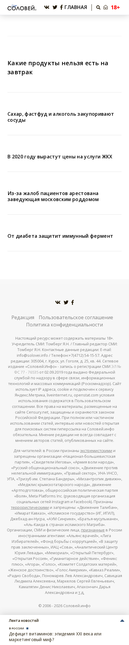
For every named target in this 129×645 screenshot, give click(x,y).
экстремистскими (96, 450)
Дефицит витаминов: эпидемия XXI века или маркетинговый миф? (55, 636)
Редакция (22, 317)
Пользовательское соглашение (76, 317)
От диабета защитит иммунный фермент (60, 236)
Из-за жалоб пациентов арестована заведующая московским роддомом (53, 196)
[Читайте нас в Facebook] (61, 7)
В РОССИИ (16, 628)
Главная (75, 7)
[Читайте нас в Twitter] (54, 7)
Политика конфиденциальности (64, 324)
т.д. (81, 592)
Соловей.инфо (77, 605)
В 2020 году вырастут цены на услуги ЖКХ (60, 156)
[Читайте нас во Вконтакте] (47, 7)
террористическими (30, 507)
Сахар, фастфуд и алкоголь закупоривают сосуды (61, 117)
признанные (93, 530)
